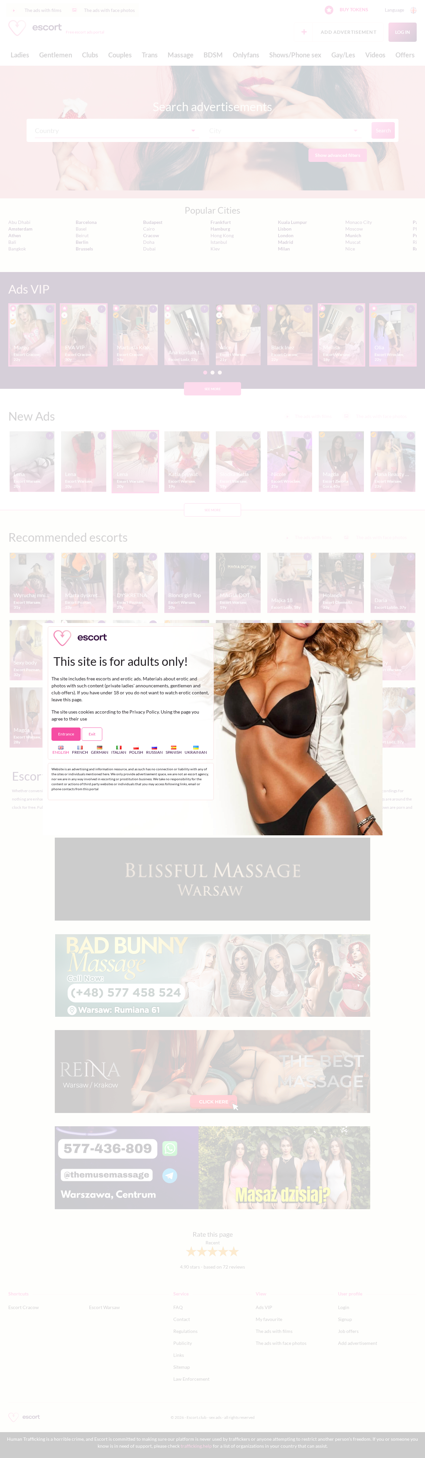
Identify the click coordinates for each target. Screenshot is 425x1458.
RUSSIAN (154, 752)
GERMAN (99, 752)
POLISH (136, 752)
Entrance (66, 733)
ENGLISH (60, 752)
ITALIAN (118, 752)
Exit (92, 733)
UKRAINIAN (196, 752)
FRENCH (80, 752)
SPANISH (174, 752)
